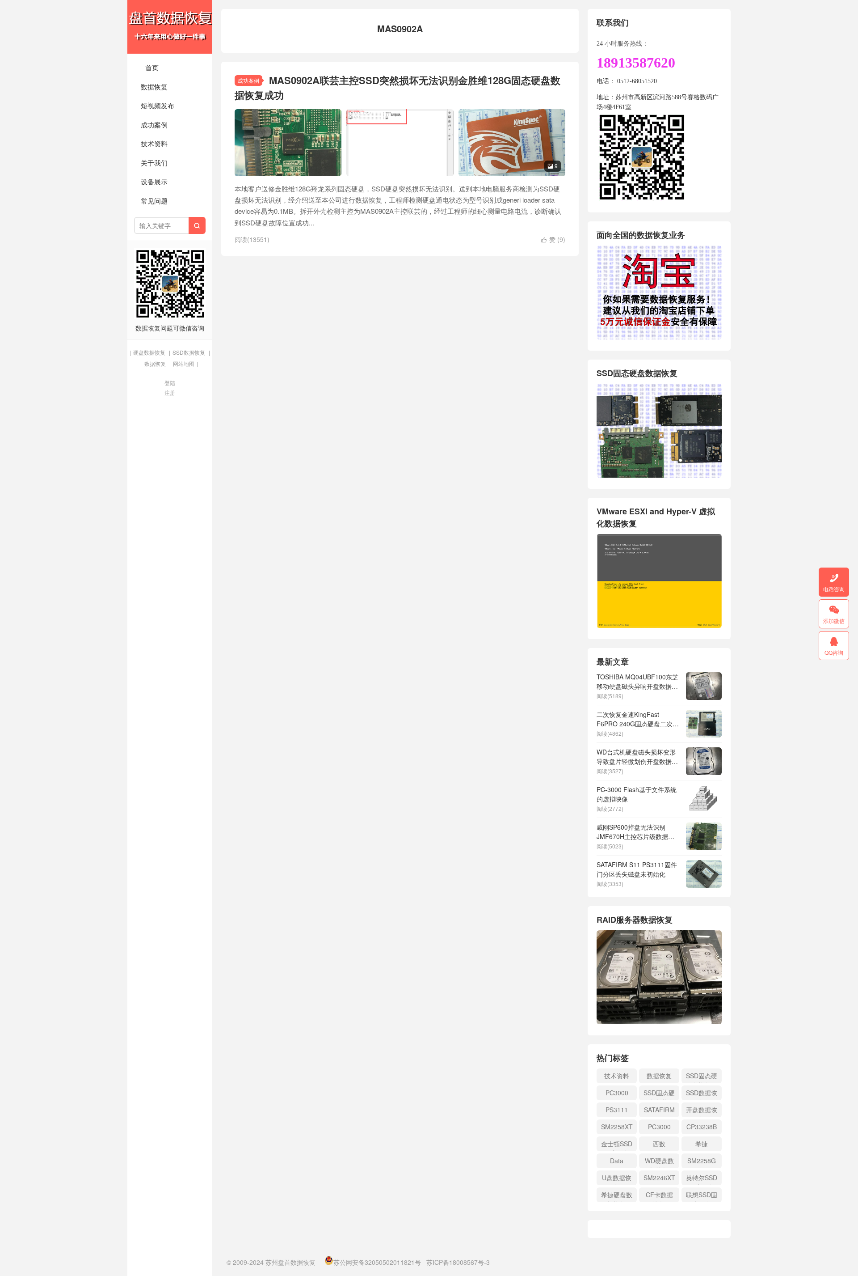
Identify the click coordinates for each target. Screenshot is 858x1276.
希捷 (701, 1143)
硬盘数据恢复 (149, 352)
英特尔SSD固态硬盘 (701, 1179)
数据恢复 (154, 86)
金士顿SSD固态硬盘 (616, 1145)
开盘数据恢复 (701, 1111)
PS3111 (617, 1109)
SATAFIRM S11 (659, 1111)
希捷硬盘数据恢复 (616, 1196)
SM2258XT (617, 1126)
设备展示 (154, 181)
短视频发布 (157, 105)
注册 (169, 392)
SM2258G (701, 1160)
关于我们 (154, 162)
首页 (152, 67)
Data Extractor (617, 1162)
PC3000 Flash (659, 1128)
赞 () (553, 239)
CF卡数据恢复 (659, 1196)
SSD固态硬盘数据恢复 (659, 1094)
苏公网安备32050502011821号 (377, 1262)
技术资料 (154, 143)
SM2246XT (659, 1177)
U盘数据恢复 (616, 1179)
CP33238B (701, 1126)
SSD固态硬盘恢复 (701, 1077)
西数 (659, 1143)
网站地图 (183, 363)
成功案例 (154, 124)
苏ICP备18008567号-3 (458, 1262)
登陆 (169, 382)
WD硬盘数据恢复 (659, 1162)
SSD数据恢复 (188, 352)
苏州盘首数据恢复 (169, 27)
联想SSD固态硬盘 (701, 1196)
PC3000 (617, 1092)
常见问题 (154, 200)
